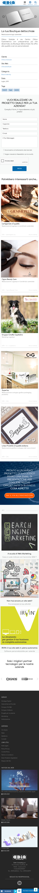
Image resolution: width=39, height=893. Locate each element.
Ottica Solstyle (6, 60)
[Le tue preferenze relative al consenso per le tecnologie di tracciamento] (35, 889)
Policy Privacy (5, 749)
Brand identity (6, 74)
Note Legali (4, 745)
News (2, 733)
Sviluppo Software (6, 710)
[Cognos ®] (12, 679)
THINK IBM (5, 848)
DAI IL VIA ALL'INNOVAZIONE (19, 495)
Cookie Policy (5, 752)
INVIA (19, 168)
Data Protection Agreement (9, 758)
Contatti (3, 739)
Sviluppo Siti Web (6, 707)
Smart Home (5, 820)
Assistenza (4, 736)
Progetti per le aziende (8, 713)
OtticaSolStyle (6, 66)
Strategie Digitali (6, 701)
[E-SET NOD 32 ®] (27, 679)
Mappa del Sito (6, 761)
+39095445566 (14, 871)
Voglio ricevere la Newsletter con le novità (19, 154)
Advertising (4, 716)
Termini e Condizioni (7, 755)
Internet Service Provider (8, 704)
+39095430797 (27, 871)
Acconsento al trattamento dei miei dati (18, 150)
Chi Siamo (4, 730)
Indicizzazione (5, 719)
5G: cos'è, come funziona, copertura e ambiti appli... (18, 791)
